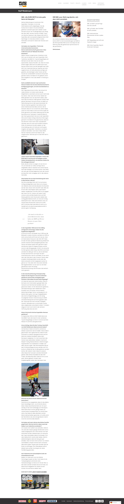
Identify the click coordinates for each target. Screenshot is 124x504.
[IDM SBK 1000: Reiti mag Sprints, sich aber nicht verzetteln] (73, 29)
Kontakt (63, 501)
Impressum (69, 501)
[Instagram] (102, 501)
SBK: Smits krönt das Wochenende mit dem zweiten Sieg (95, 35)
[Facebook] (96, 501)
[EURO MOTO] (23, 4)
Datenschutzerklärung (78, 501)
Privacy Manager (89, 501)
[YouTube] (99, 501)
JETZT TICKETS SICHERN (39, 472)
